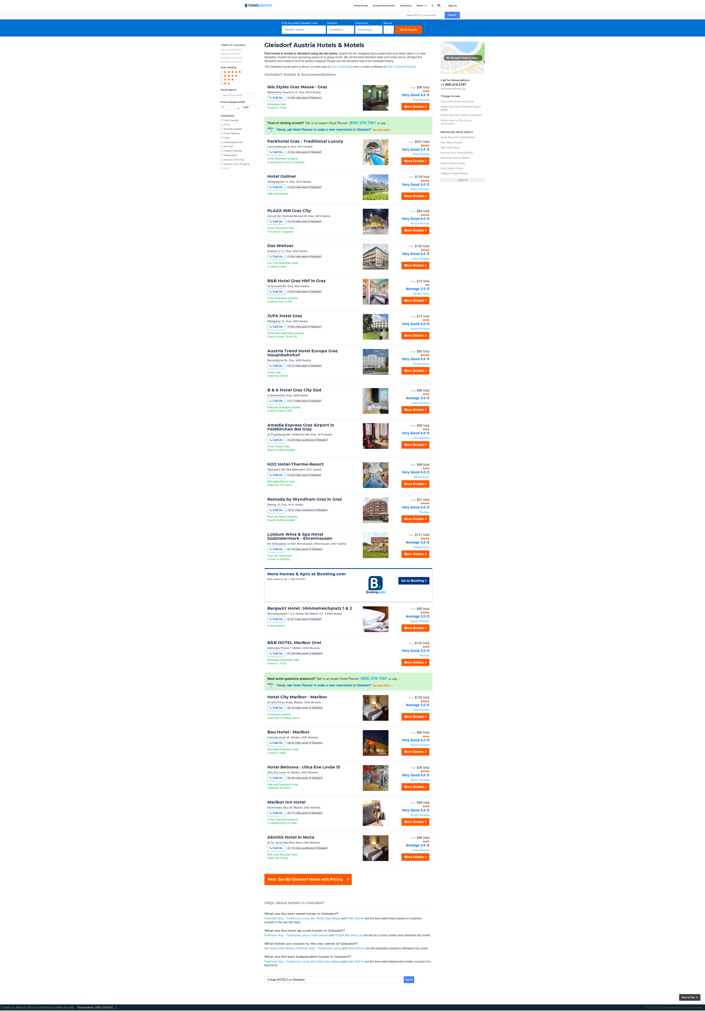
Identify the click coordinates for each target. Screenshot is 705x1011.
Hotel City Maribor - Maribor (297, 697)
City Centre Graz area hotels (457, 101)
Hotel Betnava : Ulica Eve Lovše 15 (303, 767)
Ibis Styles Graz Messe (326, 918)
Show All (462, 180)
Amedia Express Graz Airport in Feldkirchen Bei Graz (300, 427)
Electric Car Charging (236, 163)
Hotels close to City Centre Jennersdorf (456, 121)
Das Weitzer (280, 246)
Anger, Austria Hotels (453, 163)
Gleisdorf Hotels (230, 53)
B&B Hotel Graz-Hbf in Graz (296, 281)
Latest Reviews (420, 258)
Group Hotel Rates (384, 5)
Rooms (388, 23)
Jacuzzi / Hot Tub (234, 159)
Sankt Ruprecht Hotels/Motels (458, 137)
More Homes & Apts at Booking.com (306, 574)
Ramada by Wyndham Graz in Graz (304, 499)
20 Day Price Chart (232, 57)
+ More (225, 168)
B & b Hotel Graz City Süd (294, 390)
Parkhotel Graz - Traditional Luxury (305, 141)
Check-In (332, 23)
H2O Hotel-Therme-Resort (295, 464)
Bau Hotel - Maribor (288, 732)
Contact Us (8, 1007)
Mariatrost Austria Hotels (455, 158)
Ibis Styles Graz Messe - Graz (297, 87)
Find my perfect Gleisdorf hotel (300, 23)
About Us (21, 1007)
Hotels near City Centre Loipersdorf (461, 115)
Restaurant (230, 155)
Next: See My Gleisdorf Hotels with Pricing (305, 879)
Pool (226, 124)
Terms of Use (36, 1007)
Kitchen (228, 146)
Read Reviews (421, 154)
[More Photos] (375, 109)
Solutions (406, 5)
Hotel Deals (361, 5)
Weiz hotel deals (450, 147)
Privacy (49, 1007)
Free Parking (231, 133)
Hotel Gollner (281, 176)
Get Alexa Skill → (383, 129)
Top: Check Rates (231, 49)
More (420, 5)
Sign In (452, 5)
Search (452, 15)
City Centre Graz (341, 66)
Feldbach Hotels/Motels (454, 173)
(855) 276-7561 (362, 122)
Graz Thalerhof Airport (401, 66)
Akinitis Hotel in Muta (290, 837)
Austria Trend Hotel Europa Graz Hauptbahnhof (302, 353)
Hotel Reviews (421, 99)
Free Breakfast (233, 128)
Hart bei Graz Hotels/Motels (457, 152)
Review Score (421, 293)
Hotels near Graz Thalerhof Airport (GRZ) (461, 108)
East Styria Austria (451, 142)
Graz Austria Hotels (452, 168)
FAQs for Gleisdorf (231, 61)
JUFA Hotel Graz (284, 316)
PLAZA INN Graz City (289, 211)
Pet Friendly (231, 120)
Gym (226, 137)
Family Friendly (233, 150)
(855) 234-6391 (104, 1007)
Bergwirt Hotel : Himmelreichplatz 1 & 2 (309, 608)
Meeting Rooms (233, 142)
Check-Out (361, 23)
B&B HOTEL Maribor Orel (294, 643)
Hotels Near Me (64, 1007)
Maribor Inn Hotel (286, 802)
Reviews (424, 512)
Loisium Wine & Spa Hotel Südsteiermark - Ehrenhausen (299, 536)
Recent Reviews (420, 189)
